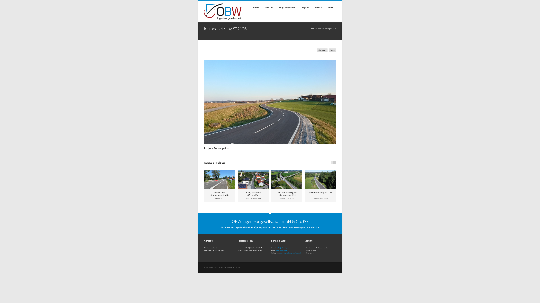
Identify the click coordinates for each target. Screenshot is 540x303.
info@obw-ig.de (283, 248)
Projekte (305, 7)
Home (256, 7)
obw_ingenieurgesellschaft (290, 253)
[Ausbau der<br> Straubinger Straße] (219, 179)
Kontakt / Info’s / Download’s (317, 248)
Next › (332, 50)
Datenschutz (311, 250)
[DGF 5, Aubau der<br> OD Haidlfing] (253, 179)
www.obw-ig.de (281, 250)
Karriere (318, 7)
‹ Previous (322, 50)
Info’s (330, 7)
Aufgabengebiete (287, 7)
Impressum (310, 253)
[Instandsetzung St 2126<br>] (320, 179)
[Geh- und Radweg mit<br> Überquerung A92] (286, 179)
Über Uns (269, 7)
